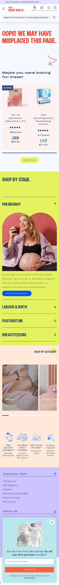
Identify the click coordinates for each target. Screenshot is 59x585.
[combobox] (29, 17)
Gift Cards (9, 502)
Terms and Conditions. (29, 578)
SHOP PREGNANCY (17, 293)
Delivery (7, 489)
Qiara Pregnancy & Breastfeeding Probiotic (43, 121)
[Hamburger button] (3, 8)
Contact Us (9, 481)
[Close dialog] (51, 522)
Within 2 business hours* (50, 453)
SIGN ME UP (29, 569)
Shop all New (11, 406)
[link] (29, 534)
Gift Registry (10, 485)
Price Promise (11, 498)
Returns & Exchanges (15, 494)
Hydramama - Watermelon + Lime (15, 119)
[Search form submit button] (54, 17)
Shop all (29, 160)
